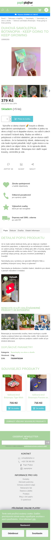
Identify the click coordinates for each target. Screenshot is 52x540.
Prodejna (26, 494)
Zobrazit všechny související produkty (26, 421)
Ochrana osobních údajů (26, 485)
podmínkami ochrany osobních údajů (35, 446)
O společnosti (26, 500)
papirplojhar (28, 468)
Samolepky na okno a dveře (23, 352)
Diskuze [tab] (13, 230)
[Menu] (46, 9)
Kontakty (26, 479)
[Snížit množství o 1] (10, 120)
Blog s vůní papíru (26, 497)
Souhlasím (37, 533)
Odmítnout (13, 533)
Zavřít (15, 159)
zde (34, 519)
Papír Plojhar (28, 465)
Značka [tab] (21, 230)
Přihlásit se (47, 442)
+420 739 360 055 (27, 461)
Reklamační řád (26, 488)
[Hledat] (2, 9)
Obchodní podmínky (26, 482)
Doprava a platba (26, 491)
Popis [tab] (5, 230)
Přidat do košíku (24, 119)
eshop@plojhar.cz (27, 458)
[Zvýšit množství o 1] (10, 117)
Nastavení (25, 525)
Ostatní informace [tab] (32, 230)
